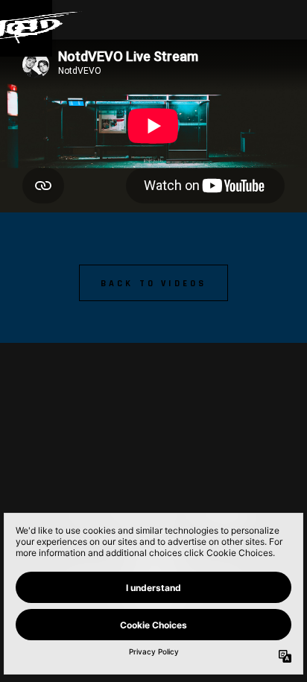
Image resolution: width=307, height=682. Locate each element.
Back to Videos (154, 283)
